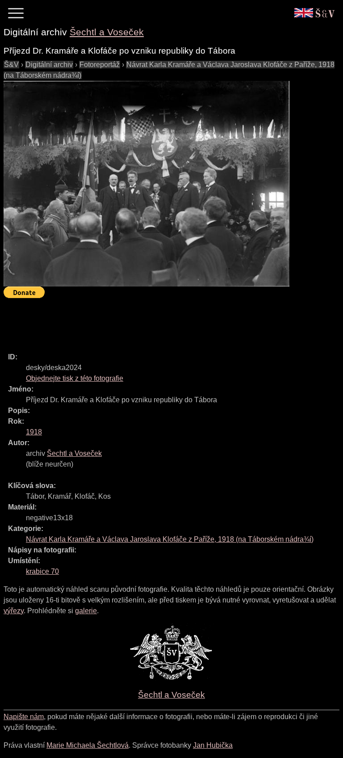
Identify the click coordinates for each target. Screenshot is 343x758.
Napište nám (24, 716)
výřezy (14, 611)
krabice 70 (42, 571)
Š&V (11, 64)
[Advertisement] (166, 321)
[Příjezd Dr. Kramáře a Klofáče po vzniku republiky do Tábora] (146, 183)
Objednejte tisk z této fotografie (74, 378)
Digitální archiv (49, 64)
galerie (86, 611)
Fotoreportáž (99, 64)
